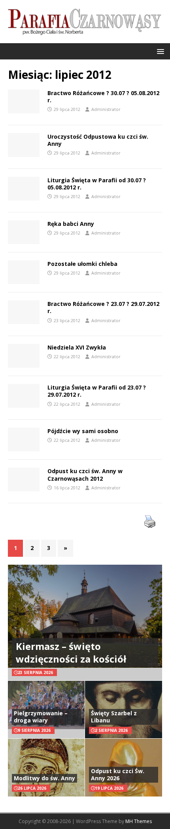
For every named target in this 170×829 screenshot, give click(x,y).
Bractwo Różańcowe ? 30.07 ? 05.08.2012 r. (103, 96)
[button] (159, 51)
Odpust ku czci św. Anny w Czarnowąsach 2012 (85, 474)
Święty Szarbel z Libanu (114, 716)
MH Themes (138, 821)
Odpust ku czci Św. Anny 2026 (117, 774)
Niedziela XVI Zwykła (76, 347)
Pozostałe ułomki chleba (82, 263)
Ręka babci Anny (70, 223)
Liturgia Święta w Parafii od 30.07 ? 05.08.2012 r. (96, 183)
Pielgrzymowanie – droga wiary (41, 716)
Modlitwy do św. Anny (44, 778)
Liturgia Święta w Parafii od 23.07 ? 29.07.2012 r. (96, 391)
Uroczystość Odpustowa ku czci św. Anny (97, 140)
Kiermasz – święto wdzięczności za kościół (71, 652)
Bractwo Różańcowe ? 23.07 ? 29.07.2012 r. (103, 307)
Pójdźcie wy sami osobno (82, 431)
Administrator (106, 109)
